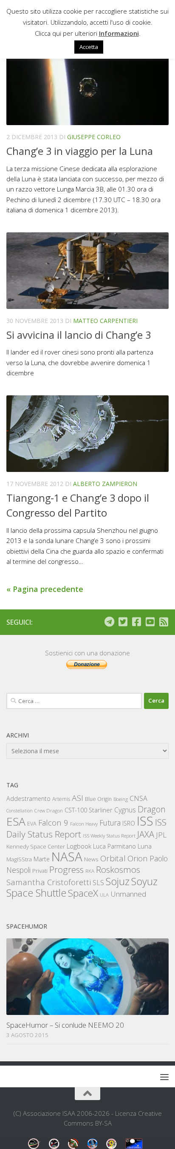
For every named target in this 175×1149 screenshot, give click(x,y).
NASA (66, 856)
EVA (32, 823)
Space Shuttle (36, 893)
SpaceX (83, 893)
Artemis (61, 799)
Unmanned (128, 894)
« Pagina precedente (44, 589)
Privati (40, 871)
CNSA (138, 798)
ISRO (128, 823)
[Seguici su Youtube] (150, 622)
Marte (42, 859)
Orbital (113, 858)
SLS (98, 882)
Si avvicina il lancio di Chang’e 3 (78, 335)
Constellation (19, 811)
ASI (77, 797)
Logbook (79, 846)
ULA (104, 895)
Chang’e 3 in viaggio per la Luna (79, 151)
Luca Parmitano (114, 846)
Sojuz (118, 881)
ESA (15, 821)
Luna (145, 846)
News (91, 859)
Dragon (152, 809)
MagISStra (19, 859)
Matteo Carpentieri (105, 321)
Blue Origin (98, 799)
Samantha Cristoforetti (48, 882)
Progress (66, 869)
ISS (145, 820)
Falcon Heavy (84, 823)
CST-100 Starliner (89, 810)
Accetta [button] (88, 47)
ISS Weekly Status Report (109, 835)
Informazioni (119, 33)
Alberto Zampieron (105, 484)
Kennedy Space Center (35, 846)
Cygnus (125, 810)
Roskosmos (118, 869)
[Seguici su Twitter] (123, 622)
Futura (110, 822)
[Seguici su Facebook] (136, 622)
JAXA (145, 834)
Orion (137, 858)
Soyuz (144, 881)
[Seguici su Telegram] (109, 622)
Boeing (120, 799)
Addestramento (28, 799)
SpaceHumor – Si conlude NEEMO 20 (65, 1025)
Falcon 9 (53, 822)
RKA (89, 871)
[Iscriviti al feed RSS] (163, 622)
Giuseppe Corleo (94, 137)
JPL (161, 835)
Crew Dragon (48, 810)
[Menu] (164, 1076)
